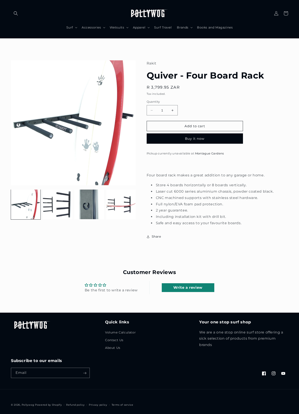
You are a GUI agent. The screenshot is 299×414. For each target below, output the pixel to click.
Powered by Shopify (48, 404)
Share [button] (156, 236)
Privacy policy (98, 404)
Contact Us (114, 340)
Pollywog (28, 404)
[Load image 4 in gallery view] (121, 204)
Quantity (153, 101)
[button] (16, 13)
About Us (112, 348)
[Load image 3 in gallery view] (89, 204)
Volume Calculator (120, 332)
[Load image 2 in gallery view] (57, 204)
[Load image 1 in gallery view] (25, 204)
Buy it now (194, 138)
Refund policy (75, 404)
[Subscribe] (85, 373)
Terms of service (122, 404)
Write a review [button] (187, 287)
